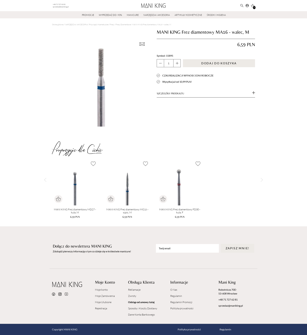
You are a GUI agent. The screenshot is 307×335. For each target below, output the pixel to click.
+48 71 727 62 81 (59, 4)
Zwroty (132, 295)
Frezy (112, 24)
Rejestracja (101, 308)
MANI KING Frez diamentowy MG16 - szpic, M (127, 211)
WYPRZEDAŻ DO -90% (110, 15)
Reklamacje (134, 289)
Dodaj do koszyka (219, 63)
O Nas (173, 289)
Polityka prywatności (181, 308)
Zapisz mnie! (237, 248)
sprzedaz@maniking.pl (61, 7)
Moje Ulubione (103, 302)
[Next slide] (262, 180)
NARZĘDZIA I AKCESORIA (156, 15)
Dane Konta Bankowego (141, 314)
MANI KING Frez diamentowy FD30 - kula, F (179, 211)
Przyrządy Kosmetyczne (98, 24)
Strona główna (57, 24)
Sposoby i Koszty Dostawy (142, 308)
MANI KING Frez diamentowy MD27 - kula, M (75, 211)
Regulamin (176, 295)
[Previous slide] (45, 180)
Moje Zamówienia (105, 295)
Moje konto (101, 289)
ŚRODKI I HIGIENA (216, 15)
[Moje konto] (247, 5)
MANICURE (133, 15)
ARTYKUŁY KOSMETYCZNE (188, 15)
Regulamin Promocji (181, 302)
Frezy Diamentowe (123, 24)
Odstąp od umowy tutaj (141, 302)
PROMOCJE (88, 15)
